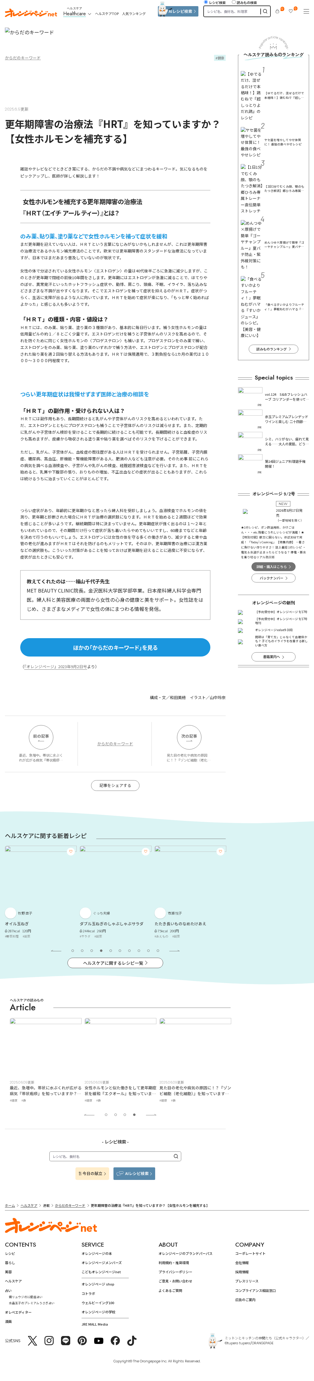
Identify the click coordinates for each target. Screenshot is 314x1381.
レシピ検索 (217, 2)
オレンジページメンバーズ (102, 1262)
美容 (8, 1271)
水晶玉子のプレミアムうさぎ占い (32, 1303)
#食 (23, 1100)
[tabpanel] (41, 893)
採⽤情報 (242, 1271)
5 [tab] (110, 950)
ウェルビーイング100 (98, 1302)
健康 (220, 57)
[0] (277, 11)
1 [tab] (72, 950)
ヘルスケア (29, 1205)
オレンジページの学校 (98, 1311)
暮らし (10, 1262)
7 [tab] (129, 950)
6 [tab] (120, 950)
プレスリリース (246, 1280)
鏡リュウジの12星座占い (26, 1297)
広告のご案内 (245, 1299)
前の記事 (41, 736)
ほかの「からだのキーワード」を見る (115, 647)
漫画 (8, 1321)
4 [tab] (101, 950)
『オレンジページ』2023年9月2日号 (55, 666)
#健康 (13, 1100)
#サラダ (85, 936)
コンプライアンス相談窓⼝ (255, 1290)
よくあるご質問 (170, 1290)
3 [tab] (91, 950)
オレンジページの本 (97, 1253)
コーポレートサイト (250, 1253)
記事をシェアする (115, 785)
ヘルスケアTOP (107, 13)
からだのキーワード (23, 58)
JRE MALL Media (95, 1324)
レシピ (10, 1253)
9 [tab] (148, 950)
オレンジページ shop (98, 1284)
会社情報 (242, 1262)
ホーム (10, 1205)
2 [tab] (82, 950)
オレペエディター (18, 1312)
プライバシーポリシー (175, 1271)
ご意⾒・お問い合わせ (175, 1280)
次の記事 (189, 736)
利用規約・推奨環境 (174, 1262)
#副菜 (26, 936)
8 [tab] (139, 950)
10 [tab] (158, 950)
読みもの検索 (247, 2)
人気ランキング (134, 13)
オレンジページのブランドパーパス (186, 1253)
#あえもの (161, 936)
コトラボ (88, 1293)
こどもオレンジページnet (101, 1271)
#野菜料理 (12, 936)
